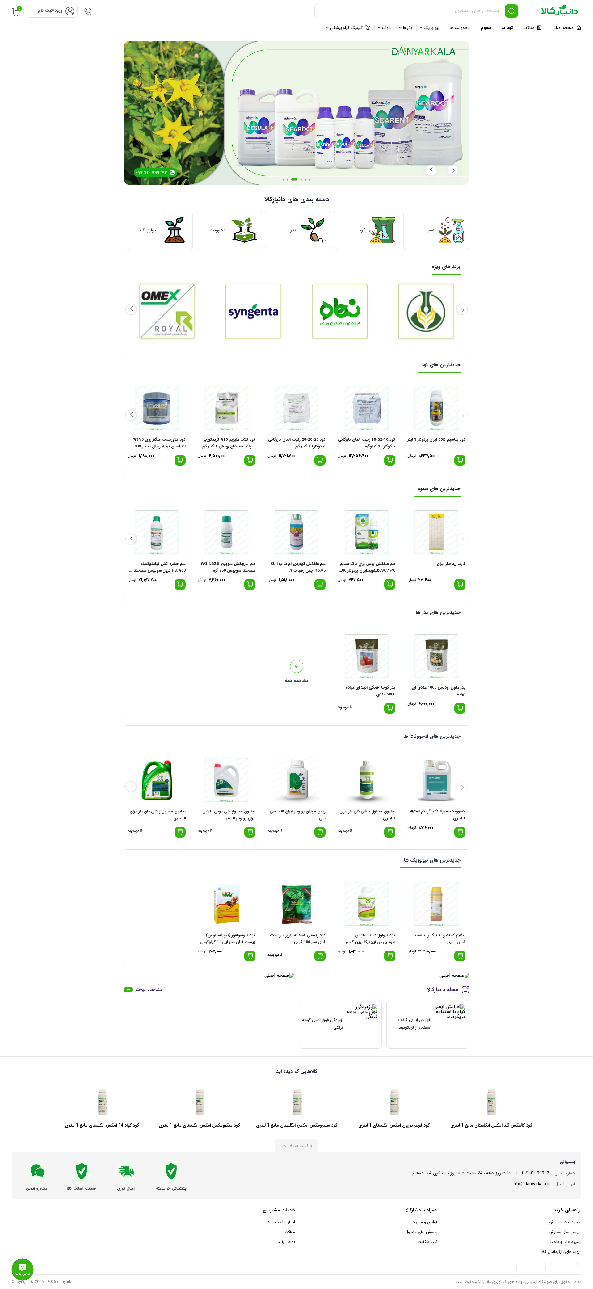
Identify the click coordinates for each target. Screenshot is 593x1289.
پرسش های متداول (421, 1232)
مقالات (289, 1232)
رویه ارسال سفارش (564, 1232)
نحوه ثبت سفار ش (564, 1222)
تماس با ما (286, 1242)
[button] (283, 179)
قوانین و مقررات (424, 1222)
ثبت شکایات (427, 1242)
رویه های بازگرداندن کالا (560, 1252)
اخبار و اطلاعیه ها (281, 1222)
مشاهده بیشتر (148, 989)
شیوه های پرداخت (564, 1242)
